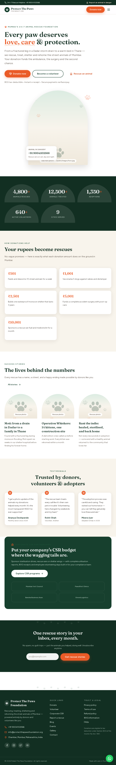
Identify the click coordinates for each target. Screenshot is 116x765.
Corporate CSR (57, 713)
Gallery (53, 730)
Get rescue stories (75, 657)
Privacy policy (90, 705)
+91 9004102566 (39, 153)
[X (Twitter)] (20, 745)
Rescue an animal (83, 73)
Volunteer (54, 709)
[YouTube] (27, 745)
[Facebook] (7, 745)
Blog (52, 722)
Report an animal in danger (100, 3)
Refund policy (90, 713)
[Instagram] (13, 745)
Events (53, 726)
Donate (53, 705)
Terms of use (90, 709)
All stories (12, 384)
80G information (91, 718)
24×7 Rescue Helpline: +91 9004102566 (23, 3)
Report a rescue (57, 718)
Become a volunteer (48, 73)
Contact (54, 735)
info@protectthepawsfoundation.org (25, 732)
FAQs (86, 722)
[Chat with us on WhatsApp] (109, 758)
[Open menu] (108, 9)
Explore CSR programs (28, 573)
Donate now (95, 9)
